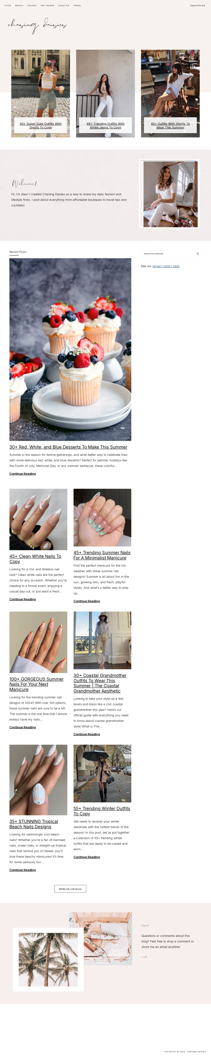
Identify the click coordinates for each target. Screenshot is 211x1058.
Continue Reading (22, 474)
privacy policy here (165, 266)
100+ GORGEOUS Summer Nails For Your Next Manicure (36, 684)
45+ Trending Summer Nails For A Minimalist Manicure (102, 555)
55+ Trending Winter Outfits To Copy (102, 811)
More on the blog (70, 889)
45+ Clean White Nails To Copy (35, 559)
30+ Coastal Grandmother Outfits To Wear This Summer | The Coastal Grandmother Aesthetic (100, 683)
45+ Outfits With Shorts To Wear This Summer (170, 125)
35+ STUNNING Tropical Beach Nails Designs (33, 824)
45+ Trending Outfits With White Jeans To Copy (105, 125)
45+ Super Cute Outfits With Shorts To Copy (40, 125)
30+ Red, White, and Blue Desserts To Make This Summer (68, 447)
